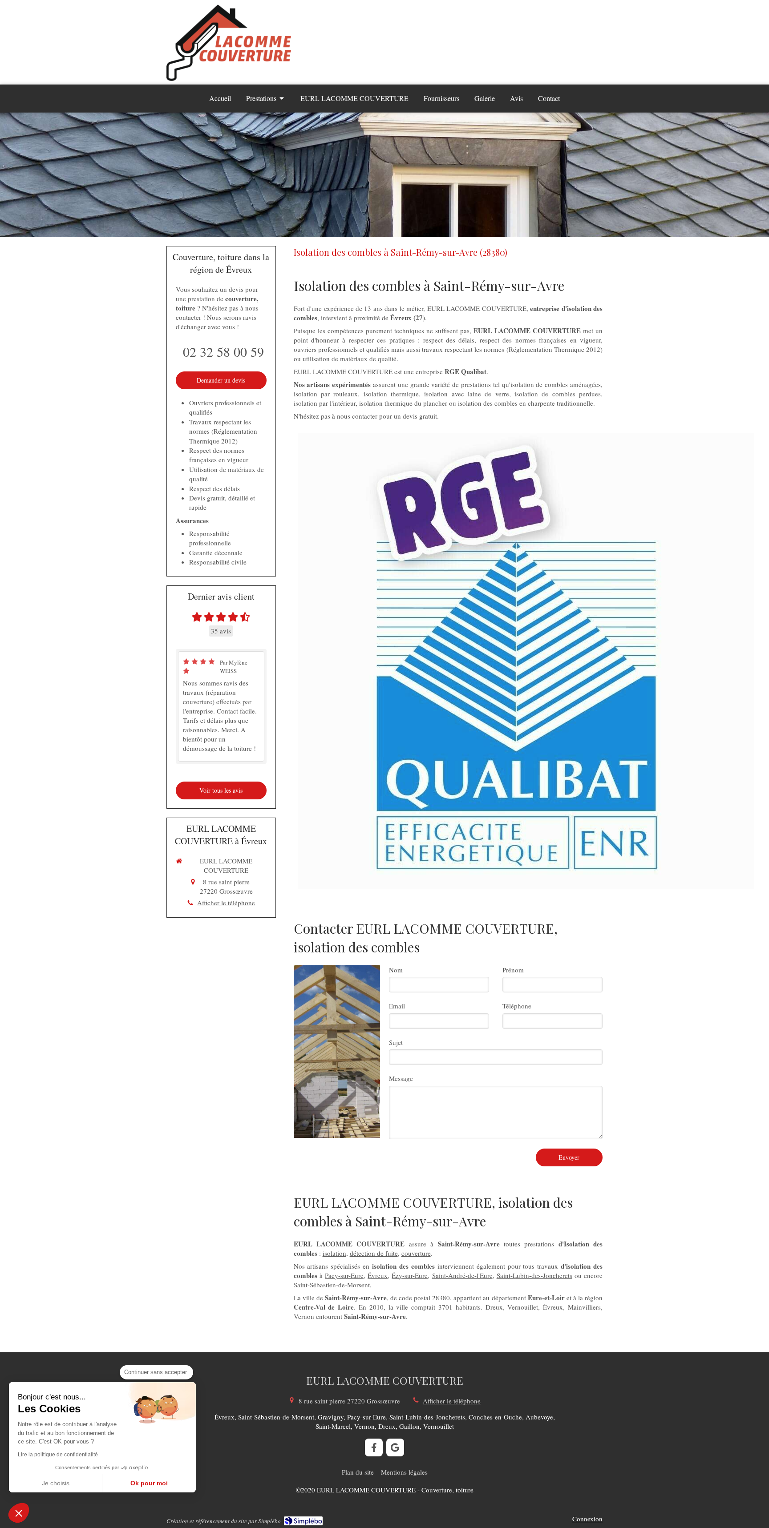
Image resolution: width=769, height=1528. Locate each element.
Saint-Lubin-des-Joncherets (534, 1275)
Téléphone (516, 1005)
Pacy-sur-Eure (344, 1275)
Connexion (587, 1518)
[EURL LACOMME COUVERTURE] (228, 78)
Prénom (513, 969)
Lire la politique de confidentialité (58, 1454)
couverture (416, 1253)
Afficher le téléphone (226, 902)
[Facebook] (374, 1447)
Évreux (378, 1275)
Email (397, 1005)
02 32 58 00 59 (223, 351)
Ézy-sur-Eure (410, 1275)
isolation (334, 1253)
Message (401, 1078)
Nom (396, 969)
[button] (18, 1513)
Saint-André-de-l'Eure (462, 1275)
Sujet (396, 1042)
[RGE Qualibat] (526, 661)
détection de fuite (374, 1253)
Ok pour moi (149, 1483)
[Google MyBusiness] (395, 1447)
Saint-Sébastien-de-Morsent (332, 1284)
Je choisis (55, 1483)
